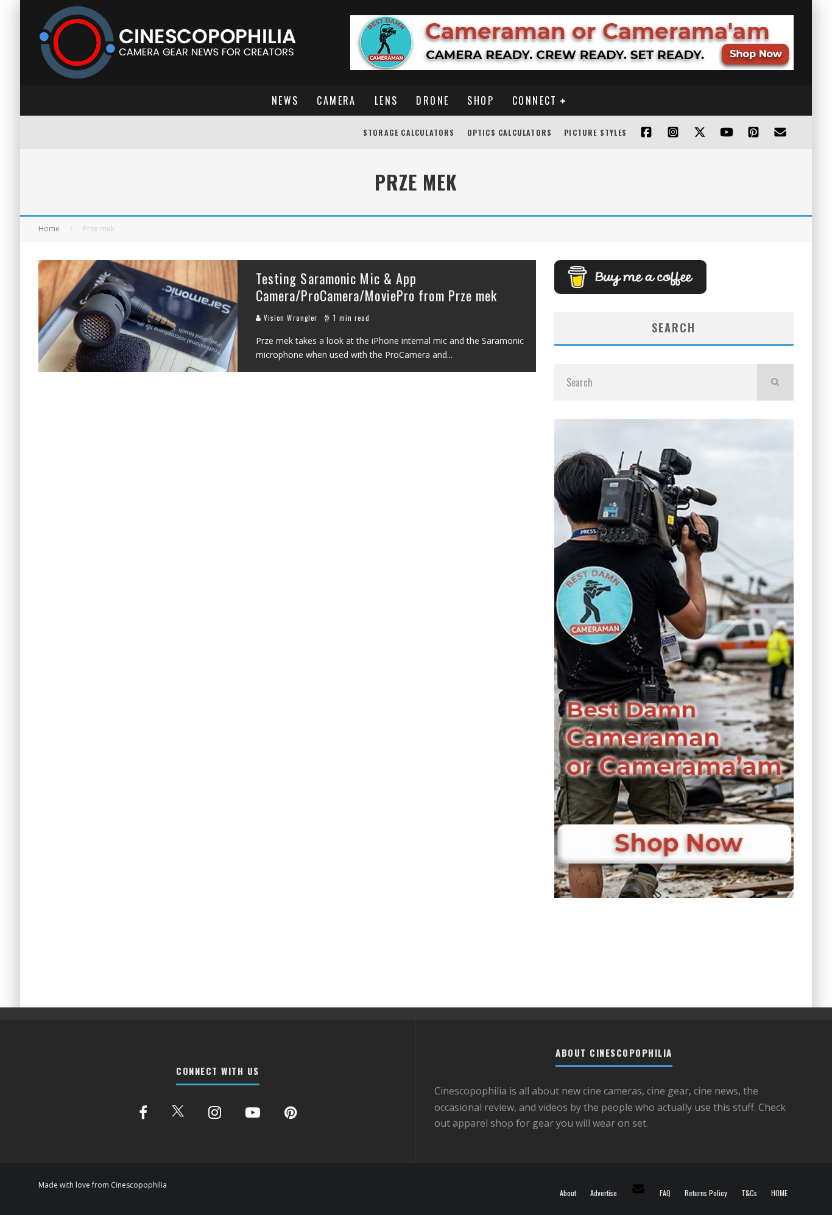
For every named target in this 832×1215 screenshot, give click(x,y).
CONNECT (534, 100)
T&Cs (749, 1193)
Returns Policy (706, 1193)
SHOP (480, 100)
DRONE (432, 100)
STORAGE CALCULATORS (409, 132)
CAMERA (336, 100)
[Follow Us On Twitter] (699, 132)
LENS (386, 100)
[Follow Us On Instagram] (673, 132)
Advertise (603, 1193)
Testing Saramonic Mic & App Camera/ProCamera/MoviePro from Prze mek (377, 287)
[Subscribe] (726, 132)
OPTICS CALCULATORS (509, 132)
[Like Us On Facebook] (646, 132)
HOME (779, 1193)
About (568, 1193)
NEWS (285, 100)
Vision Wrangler (289, 318)
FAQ (665, 1193)
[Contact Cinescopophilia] (780, 132)
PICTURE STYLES (595, 132)
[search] (775, 382)
